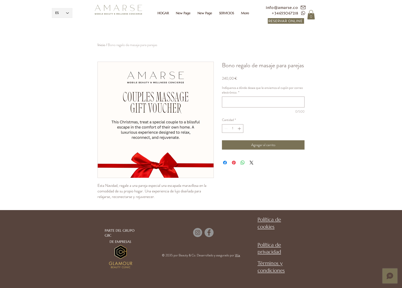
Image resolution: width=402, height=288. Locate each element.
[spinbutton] (232, 128)
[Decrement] (225, 128)
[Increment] (240, 128)
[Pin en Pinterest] (234, 162)
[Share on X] (251, 162)
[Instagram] (197, 232)
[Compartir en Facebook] (225, 162)
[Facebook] (209, 232)
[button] (227, 13)
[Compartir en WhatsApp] (242, 162)
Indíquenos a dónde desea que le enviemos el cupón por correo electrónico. (262, 90)
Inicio (101, 44)
